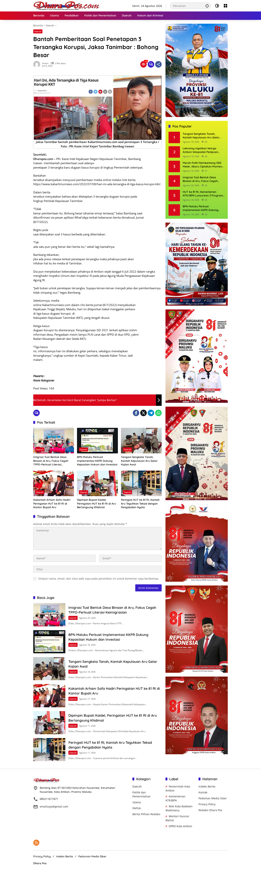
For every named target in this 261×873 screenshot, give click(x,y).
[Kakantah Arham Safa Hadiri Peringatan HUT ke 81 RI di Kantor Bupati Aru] (53, 483)
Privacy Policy (207, 804)
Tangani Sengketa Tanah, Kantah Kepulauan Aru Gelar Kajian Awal (139, 460)
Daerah (37, 31)
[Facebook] (136, 413)
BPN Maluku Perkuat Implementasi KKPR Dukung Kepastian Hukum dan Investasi (97, 460)
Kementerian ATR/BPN (175, 798)
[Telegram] (151, 413)
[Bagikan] (158, 64)
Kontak (203, 792)
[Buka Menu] (225, 5)
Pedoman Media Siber (213, 798)
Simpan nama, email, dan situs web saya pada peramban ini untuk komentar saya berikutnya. (98, 578)
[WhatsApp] (158, 413)
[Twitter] (143, 413)
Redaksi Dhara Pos (210, 810)
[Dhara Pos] (66, 5)
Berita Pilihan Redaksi (146, 814)
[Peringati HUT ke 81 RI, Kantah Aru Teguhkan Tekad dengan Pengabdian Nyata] (141, 483)
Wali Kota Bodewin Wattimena (179, 808)
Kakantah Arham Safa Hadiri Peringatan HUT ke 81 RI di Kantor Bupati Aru (51, 503)
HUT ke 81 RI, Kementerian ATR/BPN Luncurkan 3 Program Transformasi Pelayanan (203, 194)
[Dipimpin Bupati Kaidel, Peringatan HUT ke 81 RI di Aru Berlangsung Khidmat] (97, 483)
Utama (136, 802)
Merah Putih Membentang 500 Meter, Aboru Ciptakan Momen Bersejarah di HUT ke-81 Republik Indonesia (202, 165)
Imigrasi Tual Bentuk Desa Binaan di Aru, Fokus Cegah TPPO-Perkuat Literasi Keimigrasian (50, 461)
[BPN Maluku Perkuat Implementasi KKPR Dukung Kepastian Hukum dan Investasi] (97, 440)
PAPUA (136, 808)
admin (45, 63)
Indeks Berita (207, 786)
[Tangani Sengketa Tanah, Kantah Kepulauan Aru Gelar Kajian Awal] (141, 440)
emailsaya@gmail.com (54, 806)
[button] (207, 5)
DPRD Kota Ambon (180, 826)
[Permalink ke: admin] (37, 64)
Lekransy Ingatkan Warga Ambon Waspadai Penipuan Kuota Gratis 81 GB (200, 150)
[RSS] (36, 843)
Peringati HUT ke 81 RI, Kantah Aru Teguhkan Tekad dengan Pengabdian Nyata (140, 503)
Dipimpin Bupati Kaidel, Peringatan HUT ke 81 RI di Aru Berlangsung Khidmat (96, 503)
